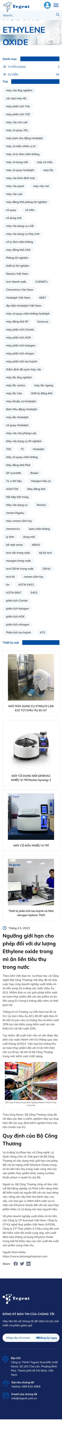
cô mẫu (29, 210)
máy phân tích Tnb (18, 106)
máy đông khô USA (18, 249)
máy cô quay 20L (17, 130)
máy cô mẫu (45, 162)
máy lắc (48, 170)
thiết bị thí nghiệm (17, 265)
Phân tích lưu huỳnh (18, 632)
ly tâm (10, 536)
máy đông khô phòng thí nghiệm (26, 202)
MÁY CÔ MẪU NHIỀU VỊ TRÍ (31, 845)
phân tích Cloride (17, 600)
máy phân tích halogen (20, 345)
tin (7, 584)
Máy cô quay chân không (22, 457)
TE (22, 449)
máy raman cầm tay (19, 521)
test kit (10, 576)
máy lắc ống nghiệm (19, 377)
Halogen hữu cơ (41, 481)
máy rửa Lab (14, 194)
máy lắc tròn (14, 393)
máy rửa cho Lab (17, 122)
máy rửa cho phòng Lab (21, 433)
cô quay (11, 210)
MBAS (36, 544)
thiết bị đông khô (41, 393)
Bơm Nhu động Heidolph (21, 409)
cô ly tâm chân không (19, 241)
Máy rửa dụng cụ (17, 505)
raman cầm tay (33, 576)
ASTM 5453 (26, 584)
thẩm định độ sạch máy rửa (23, 369)
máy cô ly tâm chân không (22, 154)
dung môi (29, 536)
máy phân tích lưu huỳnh (21, 361)
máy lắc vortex (15, 385)
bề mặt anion (14, 544)
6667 (42, 297)
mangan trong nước (18, 560)
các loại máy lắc (16, 98)
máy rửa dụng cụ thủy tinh (22, 234)
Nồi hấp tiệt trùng (17, 497)
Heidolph (38, 449)
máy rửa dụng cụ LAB (20, 226)
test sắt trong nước (18, 552)
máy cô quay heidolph (20, 170)
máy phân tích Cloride (20, 329)
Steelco (41, 505)
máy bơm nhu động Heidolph (24, 138)
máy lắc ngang (43, 385)
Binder (34, 473)
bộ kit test (45, 552)
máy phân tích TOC (18, 114)
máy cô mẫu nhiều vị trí (21, 146)
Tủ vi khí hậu (14, 481)
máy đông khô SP (17, 321)
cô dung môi (14, 218)
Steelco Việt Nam (17, 273)
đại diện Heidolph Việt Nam (23, 305)
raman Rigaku (15, 513)
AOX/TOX (12, 489)
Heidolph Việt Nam (18, 297)
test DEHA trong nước (20, 568)
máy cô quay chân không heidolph (28, 313)
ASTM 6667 (14, 592)
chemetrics (13, 528)
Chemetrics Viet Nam (19, 289)
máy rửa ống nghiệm (19, 90)
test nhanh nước (16, 281)
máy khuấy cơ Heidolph (21, 401)
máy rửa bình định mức (20, 178)
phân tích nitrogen (17, 624)
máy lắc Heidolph (17, 417)
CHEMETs (41, 281)
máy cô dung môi (17, 162)
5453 (33, 592)
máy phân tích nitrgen (20, 353)
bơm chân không (39, 528)
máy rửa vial (41, 186)
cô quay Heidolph (17, 425)
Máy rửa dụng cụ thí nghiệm (24, 441)
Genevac (43, 321)
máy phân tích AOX (18, 337)
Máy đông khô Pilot (18, 465)
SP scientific (13, 473)
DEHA (46, 568)
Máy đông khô (36, 489)
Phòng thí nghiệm (17, 257)
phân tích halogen (17, 608)
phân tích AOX (15, 616)
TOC (9, 449)
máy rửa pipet (15, 186)
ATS (42, 632)
